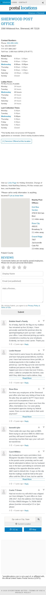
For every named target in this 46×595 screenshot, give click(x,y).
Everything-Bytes (17, 590)
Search (6, 2)
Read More (27, 378)
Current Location (24, 524)
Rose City (36, 223)
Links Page (12, 183)
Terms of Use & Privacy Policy (30, 591)
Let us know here (16, 196)
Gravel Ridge (37, 237)
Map (34, 529)
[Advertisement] (23, 35)
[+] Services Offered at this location (16, 141)
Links (14, 2)
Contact (23, 2)
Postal (23, 7)
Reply (27, 344)
